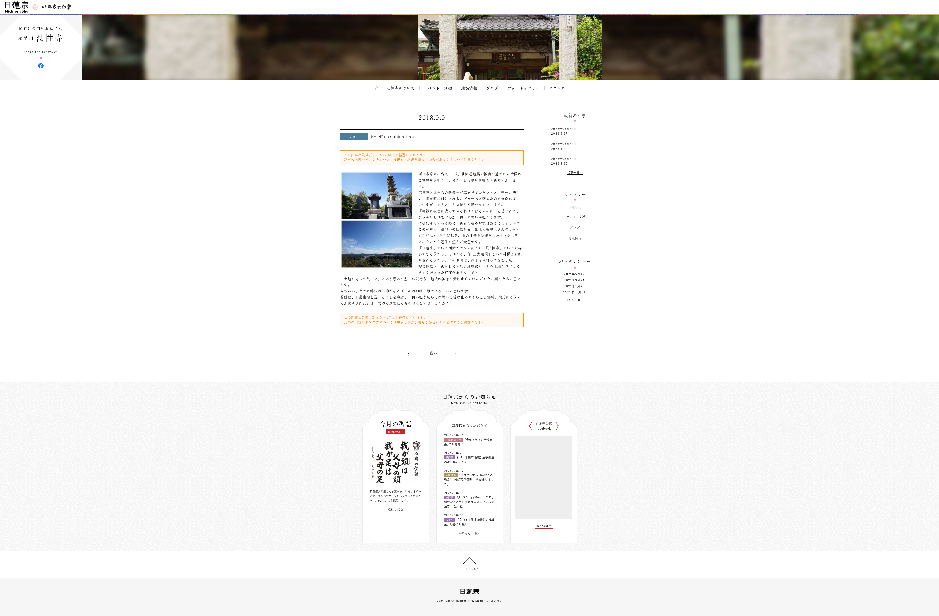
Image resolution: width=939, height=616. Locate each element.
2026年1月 (572, 286)
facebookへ (544, 525)
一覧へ (431, 353)
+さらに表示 (575, 300)
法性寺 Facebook (41, 65)
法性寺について (401, 88)
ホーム (376, 88)
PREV (408, 354)
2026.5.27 (559, 133)
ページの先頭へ (469, 569)
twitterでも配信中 (389, 500)
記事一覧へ (575, 172)
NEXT (455, 354)
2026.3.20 (559, 163)
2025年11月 (572, 292)
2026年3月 (572, 280)
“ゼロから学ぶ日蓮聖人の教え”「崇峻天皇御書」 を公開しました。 (469, 480)
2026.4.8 (558, 148)
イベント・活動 (438, 88)
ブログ (492, 88)
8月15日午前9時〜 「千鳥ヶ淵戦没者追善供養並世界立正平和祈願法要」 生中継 (469, 502)
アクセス (557, 88)
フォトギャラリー (524, 88)
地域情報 (469, 88)
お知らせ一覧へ (469, 533)
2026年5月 (572, 274)
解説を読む (396, 509)
